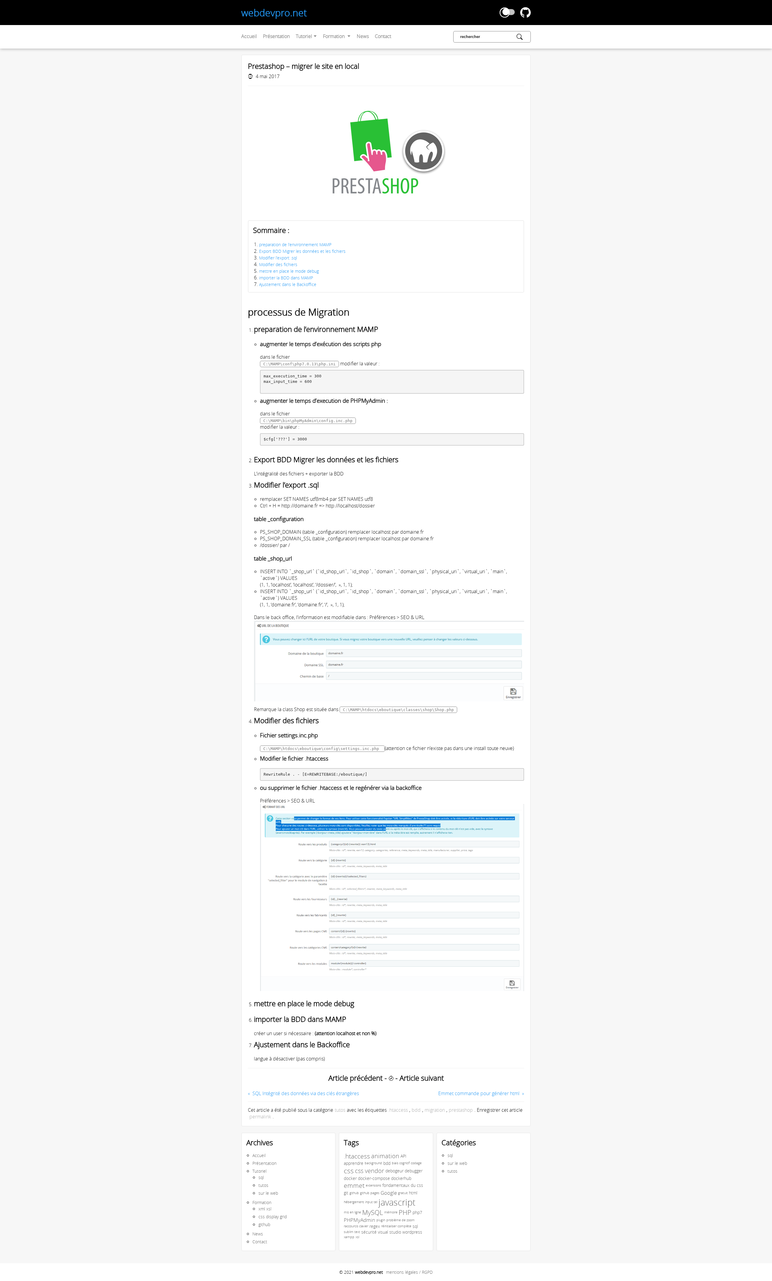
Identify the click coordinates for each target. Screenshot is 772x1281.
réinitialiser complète (396, 1226)
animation (385, 1156)
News (363, 36)
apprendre (353, 1163)
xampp (349, 1237)
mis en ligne (352, 1212)
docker (350, 1178)
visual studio (389, 1232)
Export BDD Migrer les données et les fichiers (302, 251)
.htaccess (398, 1110)
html (413, 1193)
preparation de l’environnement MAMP (295, 244)
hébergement (354, 1202)
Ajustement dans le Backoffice (287, 284)
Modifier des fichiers (278, 264)
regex (374, 1226)
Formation (334, 36)
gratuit (403, 1193)
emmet (354, 1185)
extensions (373, 1185)
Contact (383, 36)
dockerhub (401, 1178)
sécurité (369, 1232)
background (373, 1163)
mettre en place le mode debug (289, 271)
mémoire (390, 1212)
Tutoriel (304, 36)
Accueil (249, 36)
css (349, 1170)
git (346, 1193)
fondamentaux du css (402, 1185)
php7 (417, 1212)
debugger (413, 1171)
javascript (397, 1202)
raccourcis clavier (356, 1226)
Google (389, 1193)
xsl (357, 1237)
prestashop (461, 1110)
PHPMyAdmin (359, 1220)
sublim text (352, 1232)
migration (435, 1110)
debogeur (394, 1171)
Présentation (276, 36)
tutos (340, 1110)
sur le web (268, 1193)
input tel (371, 1202)
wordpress (412, 1232)
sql (261, 1177)
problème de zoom (400, 1220)
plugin (380, 1220)
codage (416, 1163)
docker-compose (374, 1178)
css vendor (369, 1171)
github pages (369, 1193)
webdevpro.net (274, 12)
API (403, 1156)
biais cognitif (401, 1163)
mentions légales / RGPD (409, 1272)
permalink (260, 1116)
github (264, 1224)
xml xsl (264, 1209)
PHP (405, 1212)
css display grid (272, 1216)
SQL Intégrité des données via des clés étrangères (305, 1093)
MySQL (372, 1212)
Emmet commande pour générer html (479, 1093)
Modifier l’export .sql (278, 258)
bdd (416, 1110)
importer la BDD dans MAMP (286, 278)
